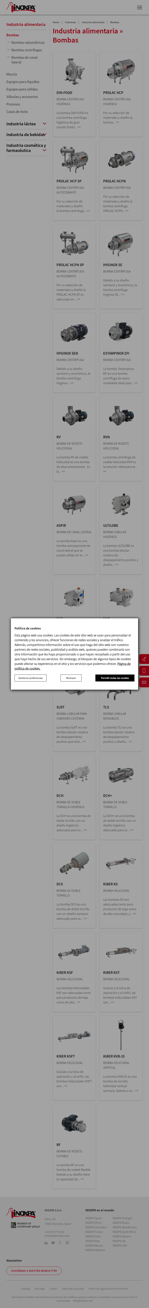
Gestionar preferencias (30, 678)
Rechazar (71, 678)
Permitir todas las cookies (115, 678)
